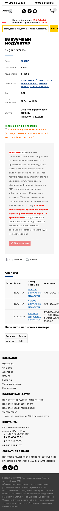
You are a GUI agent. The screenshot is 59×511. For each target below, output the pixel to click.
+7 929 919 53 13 (12, 441)
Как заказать (9, 388)
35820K (32, 289)
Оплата (6, 376)
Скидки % (7, 368)
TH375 (48, 80)
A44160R (33, 313)
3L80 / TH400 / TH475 (32, 80)
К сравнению (15, 259)
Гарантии (7, 380)
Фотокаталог (9, 412)
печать (33, 259)
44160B (32, 300)
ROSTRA (25, 61)
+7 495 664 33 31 (12, 437)
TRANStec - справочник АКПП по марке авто (25, 416)
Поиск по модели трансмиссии (18, 408)
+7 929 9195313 (44, 2)
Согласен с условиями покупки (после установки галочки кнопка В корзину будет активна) (26, 133)
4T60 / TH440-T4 (39, 86)
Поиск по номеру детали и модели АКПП (23, 399)
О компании (8, 363)
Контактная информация (15, 427)
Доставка (7, 372)
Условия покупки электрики (21, 125)
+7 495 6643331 (15, 2)
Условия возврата (12, 384)
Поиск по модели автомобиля (17, 404)
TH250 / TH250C (29, 83)
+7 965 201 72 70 (12, 445)
